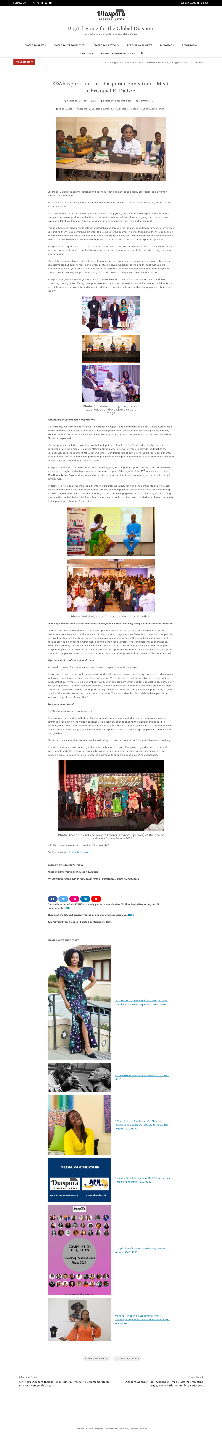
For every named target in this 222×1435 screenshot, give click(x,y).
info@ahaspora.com (80, 852)
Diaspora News (34, 45)
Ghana (134, 108)
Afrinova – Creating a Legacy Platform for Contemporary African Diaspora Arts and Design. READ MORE (142, 1319)
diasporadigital (123, 100)
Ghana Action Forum (153, 108)
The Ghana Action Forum (62, 475)
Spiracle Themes (138, 1428)
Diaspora (121, 108)
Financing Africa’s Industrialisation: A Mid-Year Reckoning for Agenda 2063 (112, 62)
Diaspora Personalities (69, 45)
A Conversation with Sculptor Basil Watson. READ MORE (142, 1077)
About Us (86, 53)
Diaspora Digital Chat (127, 1358)
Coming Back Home (96, 1358)
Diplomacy (167, 45)
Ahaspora (82, 108)
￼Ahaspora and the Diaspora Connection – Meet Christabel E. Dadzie (111, 87)
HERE (106, 845)
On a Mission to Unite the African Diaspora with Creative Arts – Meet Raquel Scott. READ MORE (141, 1002)
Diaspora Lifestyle (106, 45)
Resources (189, 45)
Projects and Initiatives (117, 53)
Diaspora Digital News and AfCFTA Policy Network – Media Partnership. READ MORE (142, 1179)
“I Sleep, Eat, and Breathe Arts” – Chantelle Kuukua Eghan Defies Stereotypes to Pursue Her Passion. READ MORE (141, 1125)
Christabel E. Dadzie (102, 108)
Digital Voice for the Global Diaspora (111, 28)
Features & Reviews (139, 45)
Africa (69, 108)
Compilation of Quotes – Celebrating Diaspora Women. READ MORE (141, 1250)
